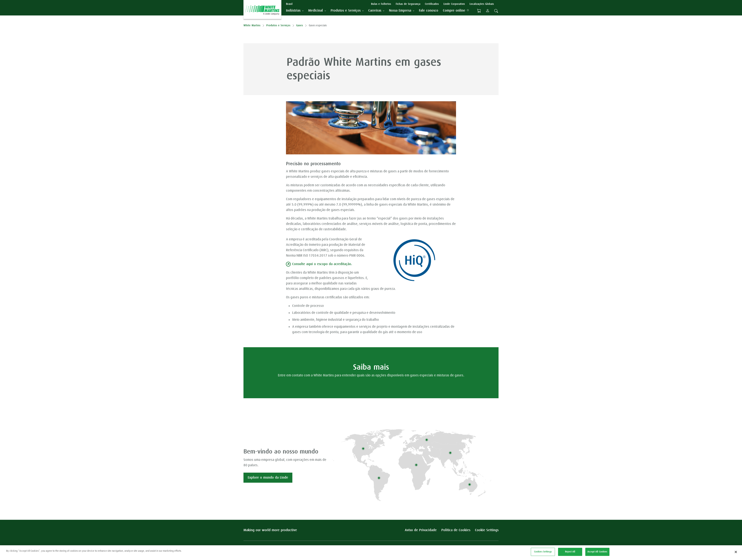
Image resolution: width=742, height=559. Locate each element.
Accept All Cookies (597, 551)
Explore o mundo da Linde (268, 477)
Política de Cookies (455, 530)
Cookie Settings (487, 530)
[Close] (736, 552)
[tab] (295, 11)
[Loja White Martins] (479, 11)
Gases (299, 25)
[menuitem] (428, 11)
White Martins (251, 25)
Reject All (570, 551)
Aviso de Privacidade (421, 530)
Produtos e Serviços (278, 25)
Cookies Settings (543, 551)
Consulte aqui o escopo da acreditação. (322, 264)
